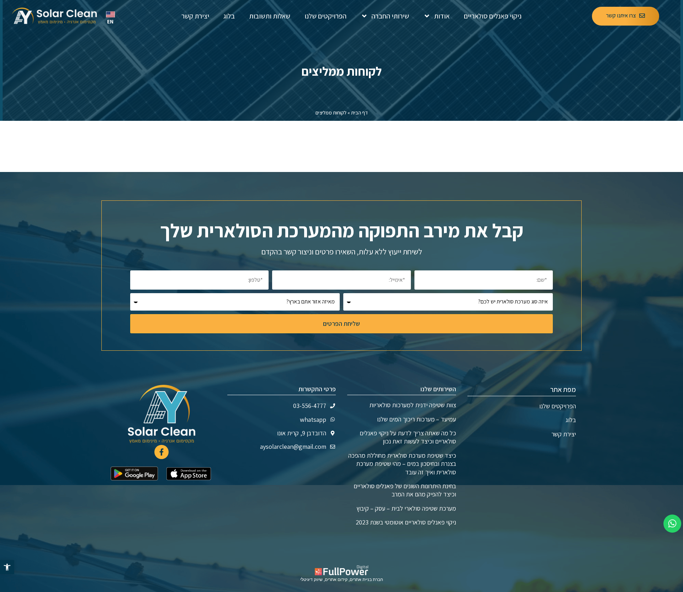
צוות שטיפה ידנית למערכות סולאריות (412, 405)
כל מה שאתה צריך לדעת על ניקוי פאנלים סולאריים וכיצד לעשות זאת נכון (408, 437)
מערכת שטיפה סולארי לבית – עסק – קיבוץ (406, 508)
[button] (7, 567)
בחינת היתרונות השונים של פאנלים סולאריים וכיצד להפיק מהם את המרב (405, 490)
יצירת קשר (195, 16)
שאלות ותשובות (269, 16)
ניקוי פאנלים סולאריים (492, 16)
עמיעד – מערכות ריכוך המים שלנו (416, 419)
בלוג (229, 16)
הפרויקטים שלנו (325, 16)
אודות (442, 16)
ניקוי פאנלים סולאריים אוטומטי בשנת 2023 (406, 522)
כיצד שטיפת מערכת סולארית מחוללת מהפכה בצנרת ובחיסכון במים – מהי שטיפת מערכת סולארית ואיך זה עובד (402, 463)
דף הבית (359, 112)
